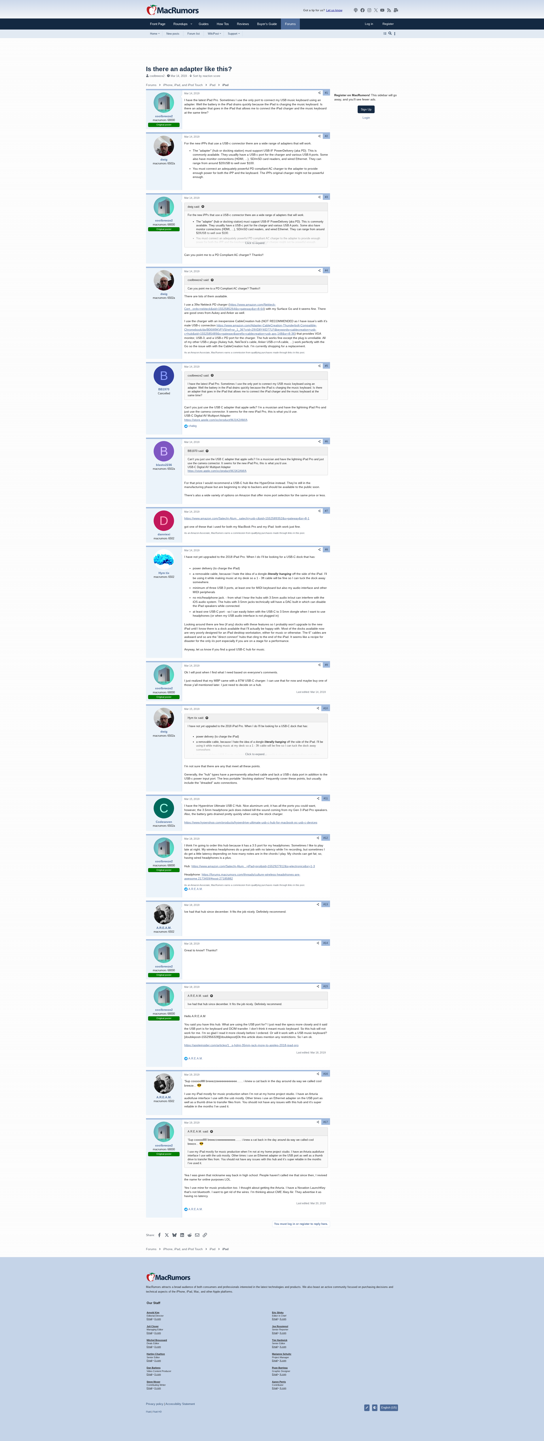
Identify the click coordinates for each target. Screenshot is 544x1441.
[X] (376, 10)
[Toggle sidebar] (395, 33)
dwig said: (194, 206)
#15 (325, 986)
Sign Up (366, 109)
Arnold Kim (153, 1312)
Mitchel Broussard (157, 1340)
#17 (325, 1122)
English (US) (389, 1407)
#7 (326, 510)
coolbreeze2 (157, 76)
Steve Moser (153, 1381)
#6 (326, 441)
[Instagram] (369, 10)
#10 (325, 708)
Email (149, 1319)
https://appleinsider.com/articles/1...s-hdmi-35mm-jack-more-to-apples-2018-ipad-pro (241, 1045)
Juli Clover (153, 1326)
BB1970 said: (196, 451)
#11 (326, 798)
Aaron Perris (279, 1381)
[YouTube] (382, 10)
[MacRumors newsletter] (396, 10)
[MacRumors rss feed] (389, 10)
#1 (326, 92)
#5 (326, 365)
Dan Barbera (153, 1367)
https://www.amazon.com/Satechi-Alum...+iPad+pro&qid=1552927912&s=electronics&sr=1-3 (253, 866)
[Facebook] (362, 10)
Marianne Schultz (281, 1354)
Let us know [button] (334, 10)
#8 (326, 549)
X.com (157, 1319)
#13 (325, 904)
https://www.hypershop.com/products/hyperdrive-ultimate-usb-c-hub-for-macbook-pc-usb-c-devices (250, 822)
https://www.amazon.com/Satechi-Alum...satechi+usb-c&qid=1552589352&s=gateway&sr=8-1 (246, 518)
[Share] (319, 93)
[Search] (390, 33)
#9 (326, 664)
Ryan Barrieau (280, 1367)
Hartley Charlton (156, 1354)
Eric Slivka (277, 1312)
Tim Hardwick (279, 1340)
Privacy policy (154, 1404)
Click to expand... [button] (256, 243)
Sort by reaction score (206, 76)
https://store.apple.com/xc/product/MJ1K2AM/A (215, 420)
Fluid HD (157, 1411)
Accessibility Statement (180, 1404)
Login (366, 117)
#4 (326, 270)
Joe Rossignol (280, 1326)
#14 (325, 943)
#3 (326, 197)
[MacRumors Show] (356, 10)
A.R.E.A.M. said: (198, 995)
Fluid (148, 1411)
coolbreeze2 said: (198, 280)
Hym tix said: (196, 717)
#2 (326, 136)
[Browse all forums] (385, 33)
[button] (178, 24)
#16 (325, 1073)
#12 (325, 837)
